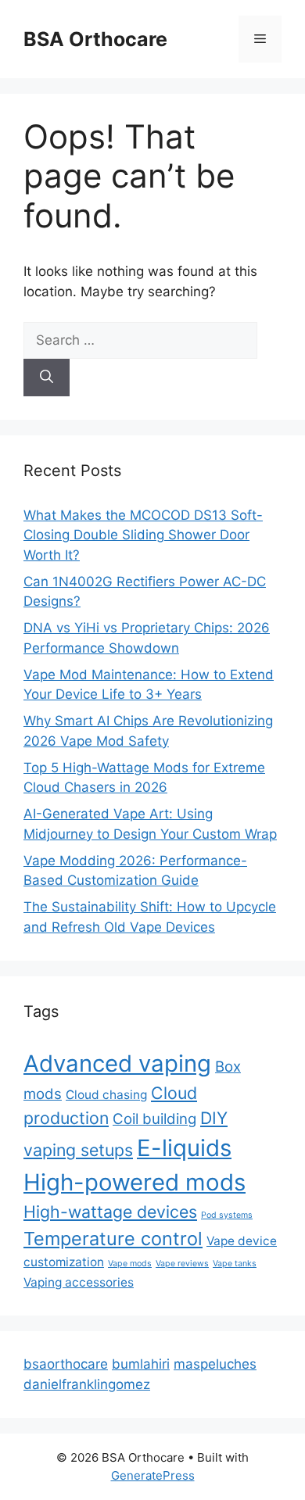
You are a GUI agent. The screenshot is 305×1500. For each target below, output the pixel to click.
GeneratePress (153, 1475)
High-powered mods (134, 1182)
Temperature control (113, 1238)
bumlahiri (141, 1364)
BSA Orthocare (95, 39)
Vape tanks (235, 1263)
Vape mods (130, 1263)
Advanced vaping (117, 1063)
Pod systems (227, 1215)
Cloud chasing (106, 1094)
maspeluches (215, 1364)
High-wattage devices (110, 1211)
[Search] (46, 377)
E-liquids (184, 1148)
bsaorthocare (65, 1364)
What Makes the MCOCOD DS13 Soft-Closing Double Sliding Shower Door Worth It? (143, 535)
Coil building (154, 1119)
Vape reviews (182, 1263)
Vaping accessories (78, 1282)
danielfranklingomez (86, 1384)
